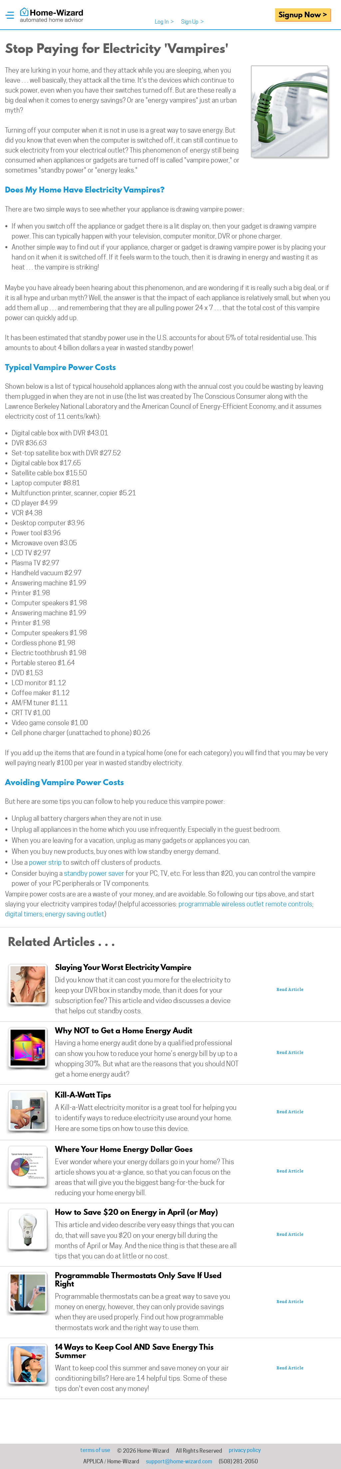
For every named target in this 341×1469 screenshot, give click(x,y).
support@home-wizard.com (179, 1461)
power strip (45, 862)
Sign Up (192, 22)
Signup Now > (302, 14)
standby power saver (94, 873)
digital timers (23, 914)
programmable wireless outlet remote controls (245, 904)
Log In (164, 22)
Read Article (289, 989)
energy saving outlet (74, 914)
